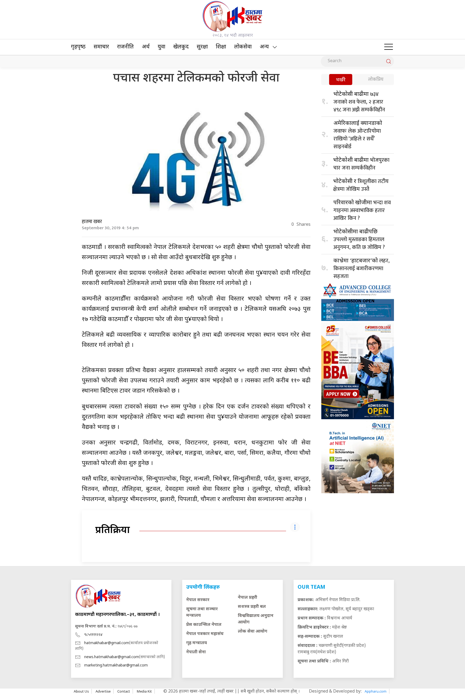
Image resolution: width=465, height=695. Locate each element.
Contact (123, 691)
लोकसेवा (243, 47)
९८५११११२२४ (93, 634)
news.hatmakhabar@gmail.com (111, 657)
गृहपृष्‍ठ (78, 47)
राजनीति (125, 47)
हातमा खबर (92, 222)
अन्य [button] (264, 47)
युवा (161, 47)
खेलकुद (181, 47)
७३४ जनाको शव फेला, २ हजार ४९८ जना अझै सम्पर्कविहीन (359, 102)
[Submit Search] (388, 61)
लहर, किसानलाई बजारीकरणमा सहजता (361, 268)
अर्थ (146, 47)
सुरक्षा (202, 47)
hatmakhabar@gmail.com (106, 643)
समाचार (101, 47)
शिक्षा (221, 47)
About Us (81, 691)
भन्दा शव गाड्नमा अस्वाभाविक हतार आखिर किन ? (362, 210)
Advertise (103, 691)
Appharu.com (375, 691)
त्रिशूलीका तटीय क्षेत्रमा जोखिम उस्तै (361, 185)
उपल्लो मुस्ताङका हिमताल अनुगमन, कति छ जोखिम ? (359, 240)
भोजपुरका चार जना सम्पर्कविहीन (361, 164)
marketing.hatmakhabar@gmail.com (116, 665)
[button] (388, 47)
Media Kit (144, 691)
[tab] (340, 80)
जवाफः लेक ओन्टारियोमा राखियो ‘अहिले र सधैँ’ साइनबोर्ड (357, 135)
